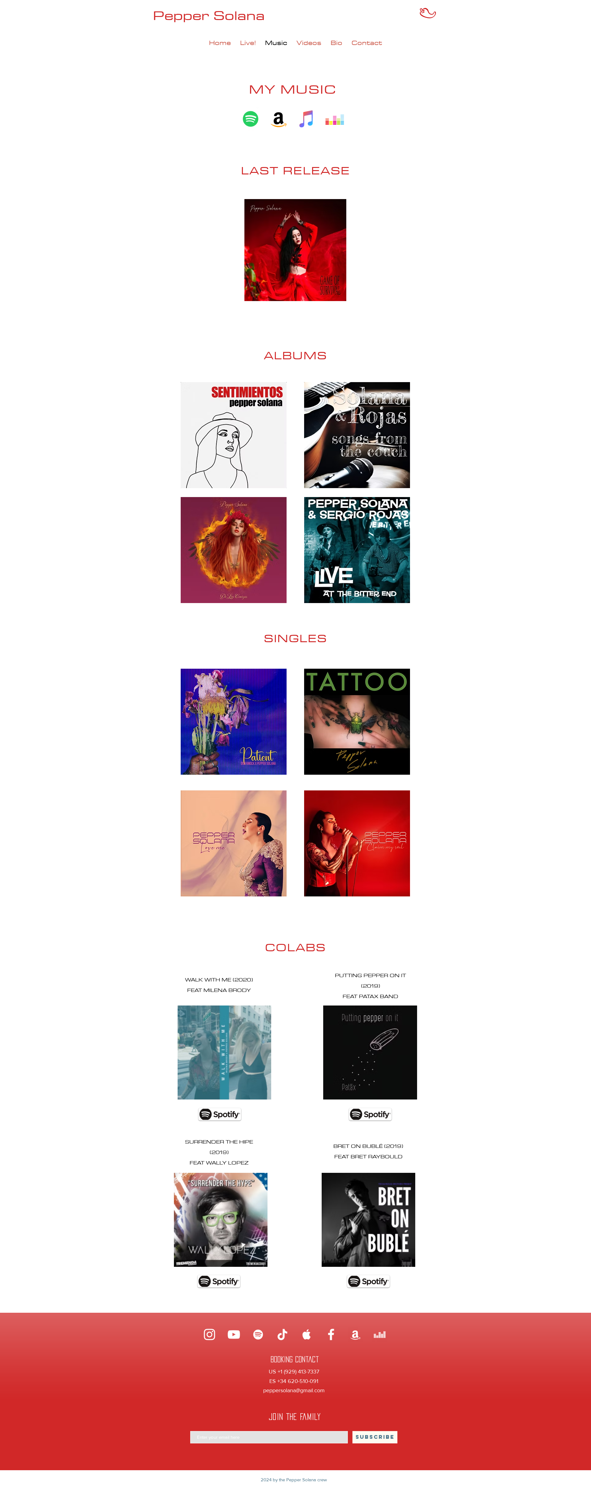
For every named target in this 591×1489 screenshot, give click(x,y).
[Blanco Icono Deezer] (379, 1334)
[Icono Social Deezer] (335, 119)
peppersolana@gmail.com (294, 1390)
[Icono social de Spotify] (251, 119)
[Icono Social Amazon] (279, 119)
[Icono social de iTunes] (307, 119)
